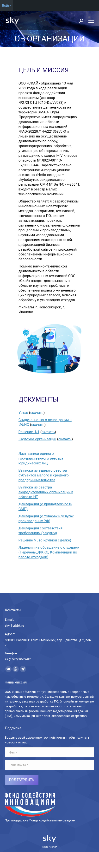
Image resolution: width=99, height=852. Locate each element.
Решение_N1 (29, 432)
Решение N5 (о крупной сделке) (45, 540)
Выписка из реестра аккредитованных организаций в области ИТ (46, 492)
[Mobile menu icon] (91, 21)
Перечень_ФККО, (34, 552)
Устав (23, 412)
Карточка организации (37, 439)
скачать (36, 412)
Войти (6, 5)
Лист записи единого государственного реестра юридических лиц (41, 458)
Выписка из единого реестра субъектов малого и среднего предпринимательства (44, 475)
